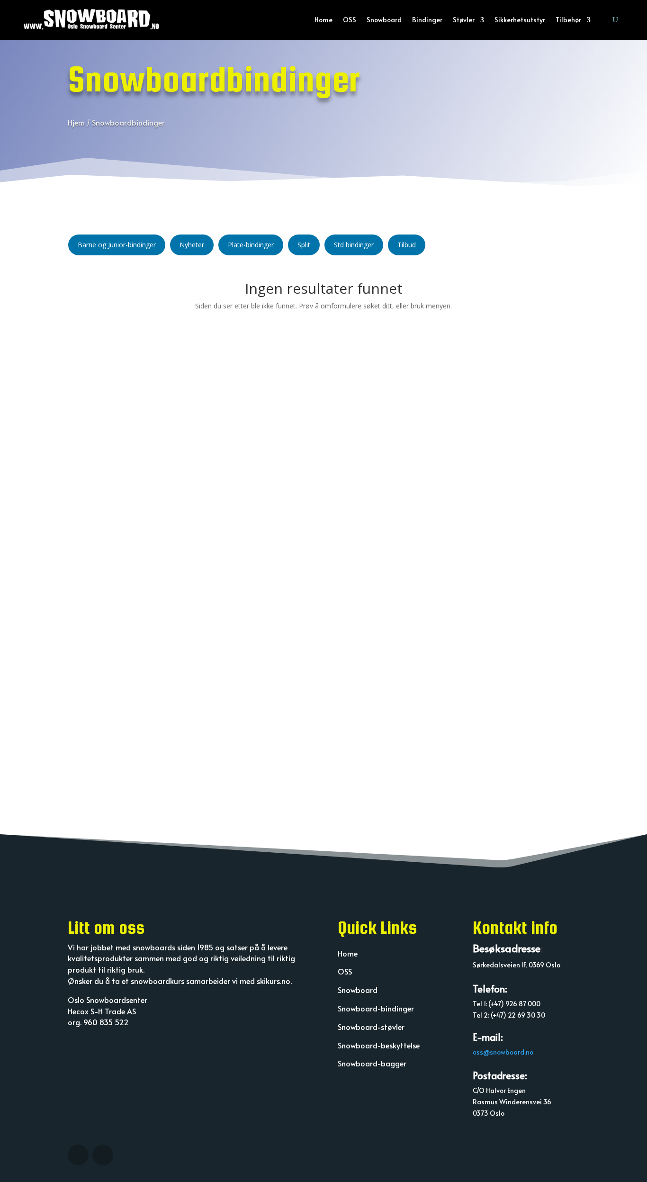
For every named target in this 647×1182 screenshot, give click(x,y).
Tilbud (406, 244)
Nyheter (192, 244)
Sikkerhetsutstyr (519, 19)
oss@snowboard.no (503, 1051)
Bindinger (427, 19)
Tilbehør (568, 19)
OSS (349, 19)
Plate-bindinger (251, 244)
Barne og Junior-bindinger (117, 244)
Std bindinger (354, 244)
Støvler (464, 19)
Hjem (76, 122)
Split (303, 244)
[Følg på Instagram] (78, 1155)
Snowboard (384, 19)
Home (323, 19)
